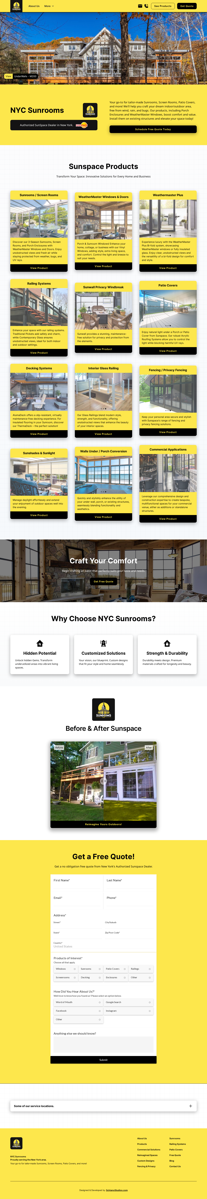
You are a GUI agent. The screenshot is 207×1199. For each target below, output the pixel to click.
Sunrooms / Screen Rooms (39, 195)
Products (142, 1144)
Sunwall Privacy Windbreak (103, 287)
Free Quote (175, 1155)
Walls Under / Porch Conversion (103, 451)
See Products (163, 6)
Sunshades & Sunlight (39, 453)
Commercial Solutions (148, 1149)
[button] (49, 6)
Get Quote (187, 6)
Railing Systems (39, 283)
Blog (171, 1160)
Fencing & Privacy (146, 1166)
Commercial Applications (168, 449)
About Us (34, 6)
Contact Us (175, 1166)
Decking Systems (39, 368)
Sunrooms (174, 1138)
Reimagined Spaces (147, 1155)
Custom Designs (145, 1160)
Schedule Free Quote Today (153, 129)
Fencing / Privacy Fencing (168, 370)
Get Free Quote (103, 581)
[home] (16, 6)
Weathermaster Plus (168, 195)
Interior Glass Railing (103, 368)
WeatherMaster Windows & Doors (103, 197)
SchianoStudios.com (117, 1190)
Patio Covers (168, 285)
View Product (39, 268)
